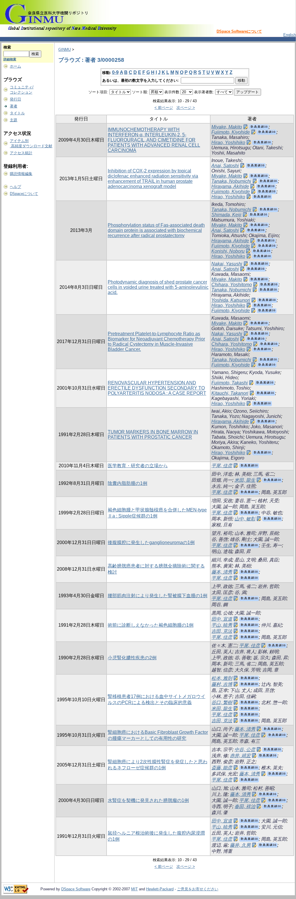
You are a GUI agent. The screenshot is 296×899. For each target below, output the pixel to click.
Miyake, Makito (226, 126)
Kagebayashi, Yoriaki (233, 398)
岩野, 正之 (244, 761)
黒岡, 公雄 (221, 612)
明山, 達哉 (221, 551)
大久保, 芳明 (247, 669)
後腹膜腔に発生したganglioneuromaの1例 (151, 542)
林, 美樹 (242, 474)
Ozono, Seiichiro (250, 411)
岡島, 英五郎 (273, 492)
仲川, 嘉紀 (271, 625)
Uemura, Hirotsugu (230, 147)
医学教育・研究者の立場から (138, 465)
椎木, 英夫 (271, 767)
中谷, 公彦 (244, 749)
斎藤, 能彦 (221, 767)
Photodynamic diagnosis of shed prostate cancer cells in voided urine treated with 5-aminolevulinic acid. (158, 287)
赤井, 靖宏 (240, 755)
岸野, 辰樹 (268, 533)
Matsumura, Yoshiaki (232, 219)
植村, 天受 (268, 500)
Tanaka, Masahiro (229, 137)
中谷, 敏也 (271, 512)
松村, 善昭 (263, 788)
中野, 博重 (221, 851)
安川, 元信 (271, 826)
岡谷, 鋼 (219, 604)
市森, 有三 (249, 741)
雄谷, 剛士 (240, 539)
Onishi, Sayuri (225, 170)
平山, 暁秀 (221, 625)
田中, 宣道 (221, 619)
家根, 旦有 (221, 524)
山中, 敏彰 (244, 518)
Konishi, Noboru (228, 251)
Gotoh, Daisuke (227, 328)
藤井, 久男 (240, 845)
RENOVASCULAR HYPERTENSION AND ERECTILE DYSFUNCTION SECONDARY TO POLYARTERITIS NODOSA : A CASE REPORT (157, 388)
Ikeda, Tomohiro (227, 204)
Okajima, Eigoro (227, 457)
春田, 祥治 (244, 806)
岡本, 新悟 (221, 518)
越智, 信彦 (221, 669)
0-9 (115, 72)
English (289, 35)
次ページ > (185, 107)
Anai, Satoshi (225, 165)
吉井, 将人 (244, 651)
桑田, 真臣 (268, 559)
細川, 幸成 (221, 559)
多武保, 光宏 (224, 773)
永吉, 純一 (221, 486)
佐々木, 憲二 (224, 645)
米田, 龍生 (244, 480)
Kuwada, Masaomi (230, 274)
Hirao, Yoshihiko (228, 142)
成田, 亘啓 (263, 690)
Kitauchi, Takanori (229, 393)
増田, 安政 (221, 500)
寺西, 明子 (221, 806)
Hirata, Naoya (225, 431)
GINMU (64, 49)
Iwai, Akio (221, 411)
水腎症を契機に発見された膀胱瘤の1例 (148, 800)
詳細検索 (9, 59)
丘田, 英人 (221, 651)
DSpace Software (75, 889)
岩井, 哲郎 (268, 586)
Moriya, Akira (224, 442)
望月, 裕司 (221, 533)
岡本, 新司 (221, 663)
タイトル (17, 113)
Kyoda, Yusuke (264, 372)
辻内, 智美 (271, 684)
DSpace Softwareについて (239, 31)
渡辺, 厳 (219, 845)
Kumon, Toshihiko (229, 426)
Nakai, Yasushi (226, 263)
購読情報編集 (21, 174)
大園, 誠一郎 (224, 506)
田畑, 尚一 (221, 480)
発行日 (15, 99)
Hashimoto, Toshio (230, 388)
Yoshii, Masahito (228, 152)
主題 (13, 120)
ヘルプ (15, 187)
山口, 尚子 (221, 729)
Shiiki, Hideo (224, 377)
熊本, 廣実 (221, 565)
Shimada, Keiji (226, 214)
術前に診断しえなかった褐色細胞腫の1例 (150, 625)
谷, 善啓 (219, 539)
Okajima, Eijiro (264, 235)
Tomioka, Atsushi (228, 235)
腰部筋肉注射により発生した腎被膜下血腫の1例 (157, 595)
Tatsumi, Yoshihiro (264, 328)
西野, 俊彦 (221, 761)
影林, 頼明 (268, 651)
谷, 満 (240, 592)
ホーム (15, 66)
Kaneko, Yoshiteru (259, 442)
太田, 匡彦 (221, 592)
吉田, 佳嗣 (244, 696)
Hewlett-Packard (160, 889)
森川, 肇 (219, 812)
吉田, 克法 (221, 631)
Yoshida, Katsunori (230, 300)
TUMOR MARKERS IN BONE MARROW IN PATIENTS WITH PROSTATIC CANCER (153, 434)
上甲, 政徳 (221, 586)
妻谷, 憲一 (244, 500)
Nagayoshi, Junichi (261, 416)
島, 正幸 (219, 690)
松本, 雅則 (221, 678)
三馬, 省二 (263, 474)
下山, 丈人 (240, 690)
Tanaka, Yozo (225, 416)
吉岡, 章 (270, 669)
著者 (13, 106)
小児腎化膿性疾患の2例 (132, 657)
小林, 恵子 (221, 696)
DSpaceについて (24, 193)
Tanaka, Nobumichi (231, 181)
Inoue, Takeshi (226, 160)
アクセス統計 (21, 153)
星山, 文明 (244, 559)
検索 (7, 47)
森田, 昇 (242, 551)
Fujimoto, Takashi (229, 382)
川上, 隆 (219, 794)
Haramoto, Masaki (230, 354)
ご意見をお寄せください (197, 889)
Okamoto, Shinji (227, 447)
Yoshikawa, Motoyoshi (265, 431)
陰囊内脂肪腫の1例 (127, 483)
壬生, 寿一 (271, 545)
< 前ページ (163, 107)
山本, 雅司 (244, 533)
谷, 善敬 (242, 657)
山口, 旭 (219, 788)
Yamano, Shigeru (229, 372)
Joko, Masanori (266, 426)
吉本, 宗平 (221, 749)
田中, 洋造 (221, 474)
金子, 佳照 (244, 486)
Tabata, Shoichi (227, 437)
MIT (134, 889)
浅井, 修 (219, 755)
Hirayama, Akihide (230, 186)
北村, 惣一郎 (273, 702)
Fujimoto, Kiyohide (230, 132)
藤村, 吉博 (221, 684)
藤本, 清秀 (221, 571)
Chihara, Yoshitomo (231, 284)
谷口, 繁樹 (221, 702)
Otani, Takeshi (267, 147)
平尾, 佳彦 (221, 465)
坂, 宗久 (261, 657)
